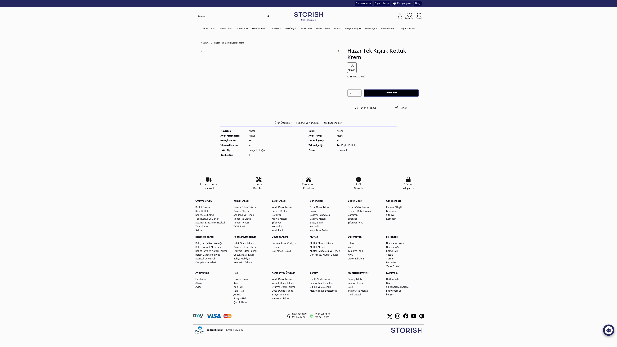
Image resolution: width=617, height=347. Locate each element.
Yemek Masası (241, 211)
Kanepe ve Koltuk (204, 215)
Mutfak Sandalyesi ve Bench (325, 251)
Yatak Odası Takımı (282, 207)
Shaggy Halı (239, 299)
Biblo (351, 243)
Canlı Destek (354, 295)
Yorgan (390, 259)
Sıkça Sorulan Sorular (397, 287)
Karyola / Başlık (394, 207)
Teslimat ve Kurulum (307, 123)
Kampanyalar (404, 3)
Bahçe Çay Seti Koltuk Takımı (211, 251)
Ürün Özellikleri (283, 123)
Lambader (200, 279)
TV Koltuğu (201, 227)
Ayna (350, 255)
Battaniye (391, 263)
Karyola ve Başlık (319, 231)
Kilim (236, 283)
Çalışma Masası (318, 219)
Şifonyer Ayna (355, 223)
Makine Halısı (240, 279)
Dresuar (276, 247)
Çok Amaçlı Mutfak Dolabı (324, 255)
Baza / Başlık (316, 223)
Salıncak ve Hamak (205, 259)
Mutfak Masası (317, 247)
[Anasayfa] (308, 16)
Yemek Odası (225, 29)
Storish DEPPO (388, 29)
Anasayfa (205, 43)
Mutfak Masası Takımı (321, 243)
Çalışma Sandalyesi (320, 215)
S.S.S (350, 287)
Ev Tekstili (276, 29)
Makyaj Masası (279, 219)
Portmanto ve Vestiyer (284, 243)
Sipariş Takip (382, 3)
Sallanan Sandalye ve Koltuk (210, 223)
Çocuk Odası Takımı (244, 255)
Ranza (313, 211)
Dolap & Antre (323, 29)
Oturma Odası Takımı (245, 251)
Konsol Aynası (241, 223)
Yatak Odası (242, 29)
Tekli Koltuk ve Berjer (207, 219)
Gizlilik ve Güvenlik (320, 287)
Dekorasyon (371, 29)
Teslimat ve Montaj (358, 291)
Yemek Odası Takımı (244, 207)
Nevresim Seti (393, 247)
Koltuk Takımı (202, 207)
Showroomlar (363, 3)
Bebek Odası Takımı (358, 207)
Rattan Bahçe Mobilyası (207, 255)
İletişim (390, 295)
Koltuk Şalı (392, 251)
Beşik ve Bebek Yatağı (359, 211)
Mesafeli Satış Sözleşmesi (323, 291)
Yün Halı (238, 287)
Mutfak (337, 29)
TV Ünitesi (239, 227)
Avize (198, 287)
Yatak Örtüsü (393, 267)
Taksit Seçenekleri (332, 123)
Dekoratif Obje (356, 259)
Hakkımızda (392, 279)
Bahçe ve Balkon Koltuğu (209, 243)
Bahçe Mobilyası (353, 29)
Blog (417, 3)
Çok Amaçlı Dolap (281, 251)
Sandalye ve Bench (243, 215)
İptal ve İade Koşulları (321, 283)
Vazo (350, 247)
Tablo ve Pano (355, 251)
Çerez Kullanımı (234, 330)
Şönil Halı (238, 291)
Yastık (389, 255)
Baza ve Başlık (279, 211)
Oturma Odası (208, 29)
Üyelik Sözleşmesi (320, 279)
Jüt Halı (237, 295)
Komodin (277, 227)
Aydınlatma (306, 29)
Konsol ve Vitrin (242, 219)
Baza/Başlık (290, 29)
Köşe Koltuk (202, 211)
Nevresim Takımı (242, 263)
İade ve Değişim (356, 283)
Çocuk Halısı (240, 303)
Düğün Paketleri (407, 29)
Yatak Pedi (277, 231)
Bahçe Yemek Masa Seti (208, 247)
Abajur (199, 283)
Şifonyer (276, 223)
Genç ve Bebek (259, 29)
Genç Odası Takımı (320, 207)
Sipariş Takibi (355, 279)
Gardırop (277, 215)
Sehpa (198, 231)
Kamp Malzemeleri (205, 263)
